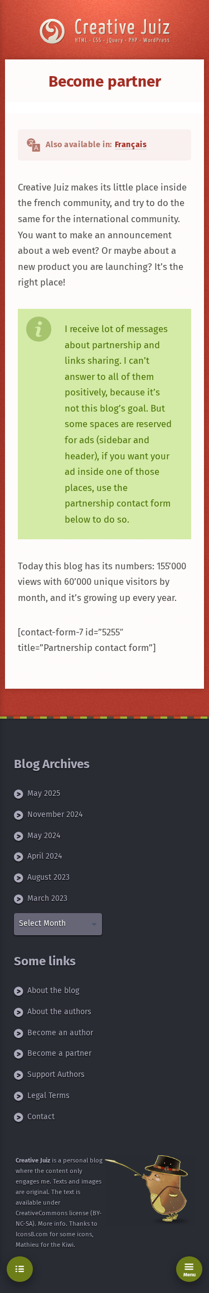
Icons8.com (32, 1234)
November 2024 (54, 814)
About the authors (59, 1011)
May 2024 (43, 835)
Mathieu (27, 1245)
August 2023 (48, 877)
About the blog (53, 990)
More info (52, 1223)
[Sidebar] (20, 1269)
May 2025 (43, 793)
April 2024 (44, 856)
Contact (41, 1116)
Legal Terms (48, 1095)
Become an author (60, 1033)
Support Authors (56, 1074)
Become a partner (59, 1053)
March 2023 (47, 898)
